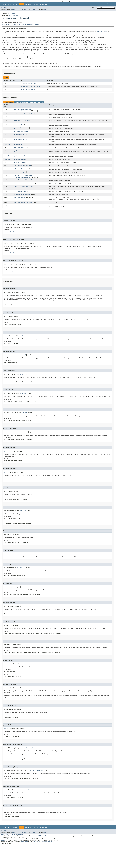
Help (46, 4)
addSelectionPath (20, 114)
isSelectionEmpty (20, 172)
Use (26, 4)
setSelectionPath (20, 202)
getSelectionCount (20, 147)
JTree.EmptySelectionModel (30, 24)
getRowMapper (18, 144)
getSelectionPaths (20, 159)
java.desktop (12, 13)
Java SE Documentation (42, 836)
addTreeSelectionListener (22, 120)
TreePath (29, 114)
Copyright (3, 840)
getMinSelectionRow (20, 139)
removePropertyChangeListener (24, 175)
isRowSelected (18, 169)
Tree (29, 4)
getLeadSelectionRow (21, 131)
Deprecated (35, 4)
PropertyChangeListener (23, 111)
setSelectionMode (20, 197)
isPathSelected (19, 165)
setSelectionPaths (20, 206)
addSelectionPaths (20, 117)
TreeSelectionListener (22, 122)
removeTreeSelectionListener (24, 186)
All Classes (4, 7)
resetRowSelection (20, 191)
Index (42, 4)
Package (15, 4)
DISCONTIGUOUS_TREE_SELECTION (30, 86)
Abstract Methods (36, 102)
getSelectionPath (20, 156)
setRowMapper (18, 194)
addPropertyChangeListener (23, 109)
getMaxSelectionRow (20, 134)
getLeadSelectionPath (21, 128)
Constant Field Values (10, 232)
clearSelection (19, 125)
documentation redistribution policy (42, 841)
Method (24, 9)
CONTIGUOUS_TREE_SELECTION (29, 83)
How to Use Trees (101, 31)
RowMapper (7, 144)
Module (9, 4)
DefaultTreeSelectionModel (11, 24)
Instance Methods (21, 102)
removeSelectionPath (21, 180)
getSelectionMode (20, 151)
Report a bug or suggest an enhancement (12, 834)
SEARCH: (94, 7)
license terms (76, 1)
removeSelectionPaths (21, 183)
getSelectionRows (20, 162)
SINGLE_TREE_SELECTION (27, 89)
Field (13, 9)
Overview (3, 4)
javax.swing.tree (13, 15)
